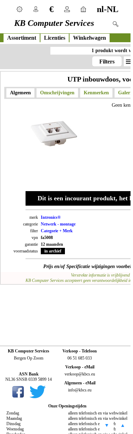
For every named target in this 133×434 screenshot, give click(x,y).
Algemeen (20, 92)
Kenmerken (96, 92)
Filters (107, 62)
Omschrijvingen (57, 92)
